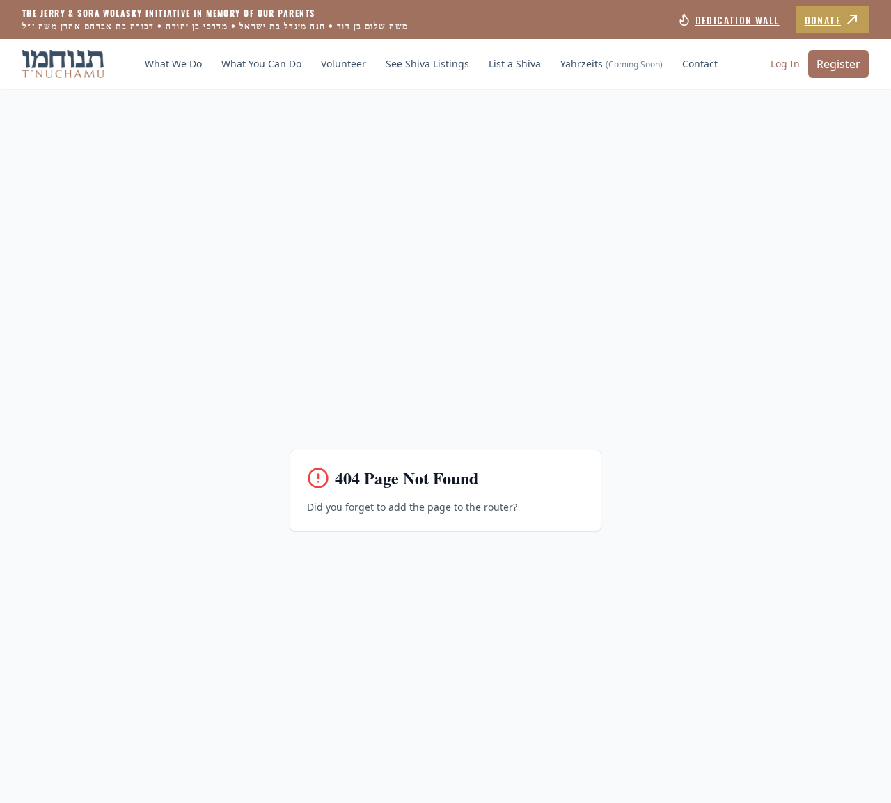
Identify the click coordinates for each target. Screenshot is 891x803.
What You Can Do (261, 63)
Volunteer (343, 63)
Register (838, 64)
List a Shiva (515, 63)
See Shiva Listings (427, 63)
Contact (700, 63)
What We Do (173, 63)
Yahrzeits (611, 63)
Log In (785, 63)
